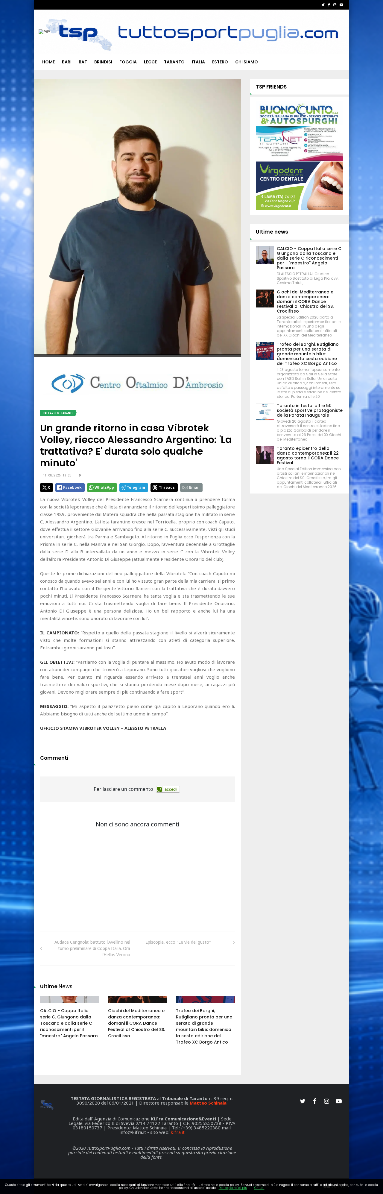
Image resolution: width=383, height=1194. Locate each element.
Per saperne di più (233, 1188)
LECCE (150, 62)
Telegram (136, 487)
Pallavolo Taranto (58, 413)
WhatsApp (104, 487)
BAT (83, 62)
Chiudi (259, 1188)
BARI (67, 62)
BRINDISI (103, 62)
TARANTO (174, 62)
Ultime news (272, 231)
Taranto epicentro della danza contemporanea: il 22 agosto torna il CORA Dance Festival (308, 455)
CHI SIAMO (246, 62)
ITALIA (198, 62)
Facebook (72, 487)
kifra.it (178, 1132)
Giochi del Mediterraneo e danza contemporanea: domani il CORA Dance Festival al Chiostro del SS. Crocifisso (136, 1023)
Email (194, 487)
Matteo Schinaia (208, 1103)
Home (48, 62)
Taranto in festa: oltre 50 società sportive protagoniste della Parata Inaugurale (310, 410)
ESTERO (220, 62)
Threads (167, 487)
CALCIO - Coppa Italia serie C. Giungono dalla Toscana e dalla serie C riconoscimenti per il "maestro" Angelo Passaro (69, 1023)
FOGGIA (128, 62)
